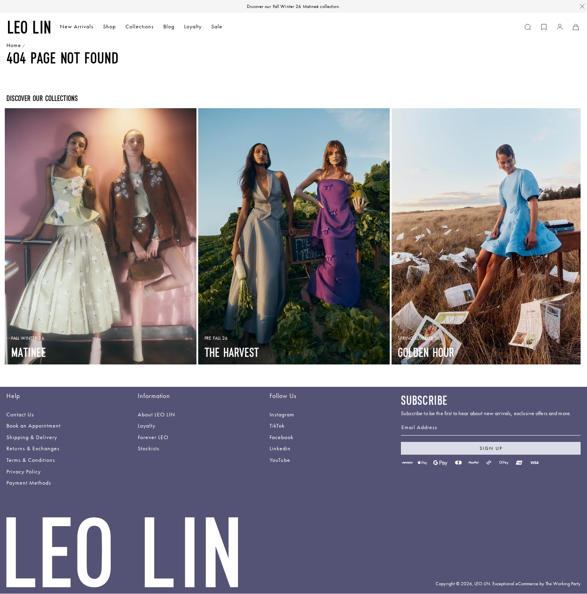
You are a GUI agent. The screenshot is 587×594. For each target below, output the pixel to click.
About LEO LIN (156, 415)
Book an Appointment (33, 426)
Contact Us (20, 415)
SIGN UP (491, 448)
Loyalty (193, 26)
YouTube (280, 460)
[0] (544, 27)
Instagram (282, 415)
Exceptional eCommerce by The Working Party (536, 583)
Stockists (148, 449)
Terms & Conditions (30, 460)
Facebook (282, 438)
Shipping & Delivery (31, 438)
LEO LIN (482, 583)
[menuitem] (76, 27)
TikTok (277, 426)
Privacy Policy (23, 472)
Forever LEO (153, 438)
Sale (216, 26)
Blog (169, 26)
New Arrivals (76, 26)
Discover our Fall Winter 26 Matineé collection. (293, 6)
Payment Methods (28, 483)
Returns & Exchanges (32, 449)
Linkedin (280, 449)
